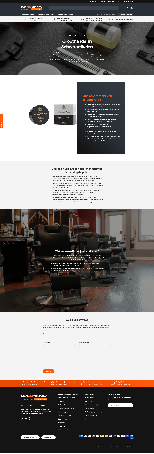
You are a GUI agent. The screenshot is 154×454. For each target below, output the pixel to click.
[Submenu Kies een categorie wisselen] (35, 14)
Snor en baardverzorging (66, 408)
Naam (44, 334)
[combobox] (83, 8)
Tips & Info (102, 1)
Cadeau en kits (63, 430)
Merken (71, 14)
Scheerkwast (62, 419)
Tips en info (88, 401)
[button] (132, 8)
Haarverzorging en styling (66, 412)
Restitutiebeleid (101, 446)
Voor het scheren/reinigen (66, 398)
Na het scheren (63, 405)
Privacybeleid (80, 446)
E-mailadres (46, 342)
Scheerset (61, 426)
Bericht (45, 351)
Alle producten (43, 14)
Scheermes (62, 423)
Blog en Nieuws (89, 408)
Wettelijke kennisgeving (127, 446)
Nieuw (53, 14)
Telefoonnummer (83, 342)
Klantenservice (89, 398)
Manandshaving (29, 446)
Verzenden (48, 371)
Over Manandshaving (91, 405)
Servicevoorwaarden (113, 446)
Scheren (61, 401)
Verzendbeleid (90, 446)
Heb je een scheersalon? (93, 415)
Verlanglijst (93, 1)
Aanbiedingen (62, 14)
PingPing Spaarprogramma (106, 15)
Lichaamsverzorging (64, 415)
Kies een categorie (27, 14)
